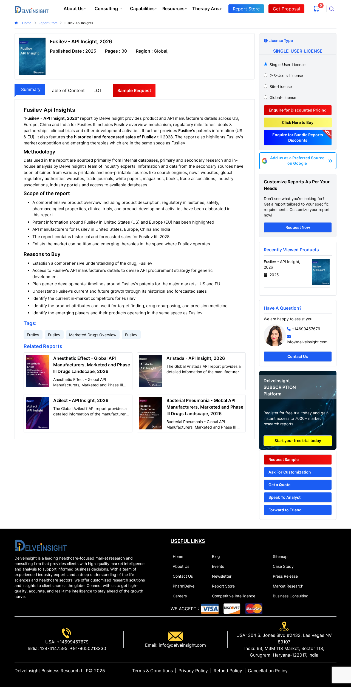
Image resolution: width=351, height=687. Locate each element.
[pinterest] (330, 670)
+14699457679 (306, 328)
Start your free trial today (297, 440)
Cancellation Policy (268, 670)
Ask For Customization (289, 472)
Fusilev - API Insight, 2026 (282, 264)
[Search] (331, 9)
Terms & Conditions (152, 670)
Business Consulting (290, 596)
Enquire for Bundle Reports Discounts (297, 137)
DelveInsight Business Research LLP (52, 670)
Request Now (297, 227)
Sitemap (280, 556)
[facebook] (325, 670)
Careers (180, 596)
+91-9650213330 (87, 648)
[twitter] (321, 670)
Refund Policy (228, 670)
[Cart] (316, 8)
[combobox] (331, 9)
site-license (281, 86)
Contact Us (297, 356)
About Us (74, 8)
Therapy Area (206, 8)
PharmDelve (183, 586)
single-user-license (287, 64)
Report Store (223, 586)
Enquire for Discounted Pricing (298, 110)
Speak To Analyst (284, 497)
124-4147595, (54, 648)
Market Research (288, 586)
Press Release (285, 576)
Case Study (283, 566)
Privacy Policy (193, 670)
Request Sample (283, 459)
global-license (283, 97)
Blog (216, 556)
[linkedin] (317, 670)
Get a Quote (279, 484)
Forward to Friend (285, 510)
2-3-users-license (286, 75)
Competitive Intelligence (233, 596)
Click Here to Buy (297, 122)
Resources (173, 8)
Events (218, 566)
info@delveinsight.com (307, 342)
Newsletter (221, 576)
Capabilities (142, 8)
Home (27, 23)
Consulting (106, 8)
